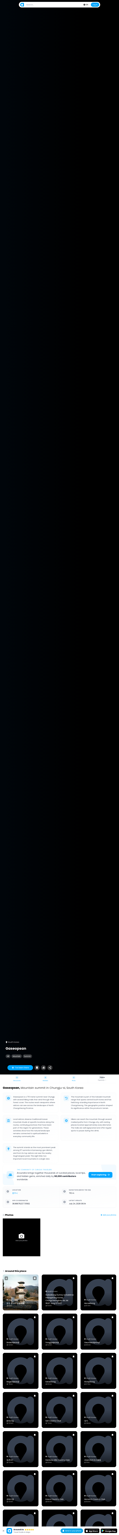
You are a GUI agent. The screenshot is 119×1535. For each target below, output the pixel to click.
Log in (95, 5)
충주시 (15, 1193)
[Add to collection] (37, 1067)
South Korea (13, 1042)
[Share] (50, 1067)
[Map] (43, 1067)
